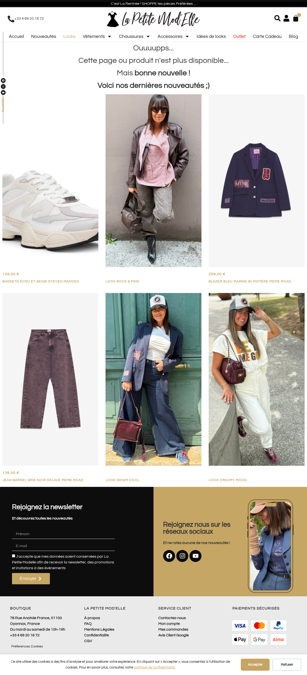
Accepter (255, 664)
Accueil (16, 36)
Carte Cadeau (267, 36)
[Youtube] (195, 556)
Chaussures (131, 36)
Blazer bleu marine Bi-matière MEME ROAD (250, 281)
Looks (69, 36)
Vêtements (94, 36)
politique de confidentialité (154, 667)
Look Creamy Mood (228, 480)
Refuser (287, 664)
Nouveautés (43, 36)
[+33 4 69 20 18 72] (11, 19)
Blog (293, 36)
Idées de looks (211, 36)
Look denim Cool (122, 480)
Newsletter (3, 104)
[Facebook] (169, 556)
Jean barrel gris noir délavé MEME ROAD (42, 480)
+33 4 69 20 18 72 (29, 18)
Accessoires (170, 36)
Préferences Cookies (27, 646)
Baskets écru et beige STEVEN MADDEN (40, 281)
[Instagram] (182, 556)
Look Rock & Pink (122, 281)
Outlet (239, 36)
